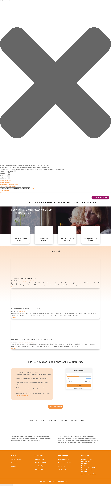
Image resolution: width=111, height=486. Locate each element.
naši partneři (55, 406)
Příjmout (3, 188)
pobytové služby (44, 239)
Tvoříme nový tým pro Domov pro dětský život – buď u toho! (32, 339)
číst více (13, 287)
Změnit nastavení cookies (6, 485)
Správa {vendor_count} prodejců (9, 184)
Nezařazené (22, 311)
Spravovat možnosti (5, 180)
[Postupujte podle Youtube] (108, 202)
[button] (55, 83)
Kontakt (97, 202)
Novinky (21, 281)
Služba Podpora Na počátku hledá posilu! (26, 309)
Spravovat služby (5, 182)
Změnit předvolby (17, 188)
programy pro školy (90, 239)
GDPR (1, 192)
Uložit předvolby (26, 188)
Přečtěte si (90, 202)
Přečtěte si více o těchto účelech (9, 186)
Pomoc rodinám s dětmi (36, 202)
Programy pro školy (64, 202)
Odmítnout (8, 188)
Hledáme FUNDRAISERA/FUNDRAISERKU (23, 278)
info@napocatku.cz (22, 396)
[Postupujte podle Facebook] (102, 202)
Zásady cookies (4, 190)
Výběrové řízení (29, 281)
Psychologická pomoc (79, 202)
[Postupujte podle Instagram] (105, 202)
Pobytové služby (50, 202)
